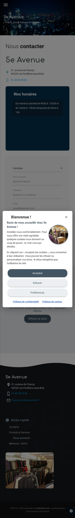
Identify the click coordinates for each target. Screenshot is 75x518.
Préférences (37, 292)
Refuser (37, 283)
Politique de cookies (52, 301)
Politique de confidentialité (26, 301)
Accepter (37, 273)
